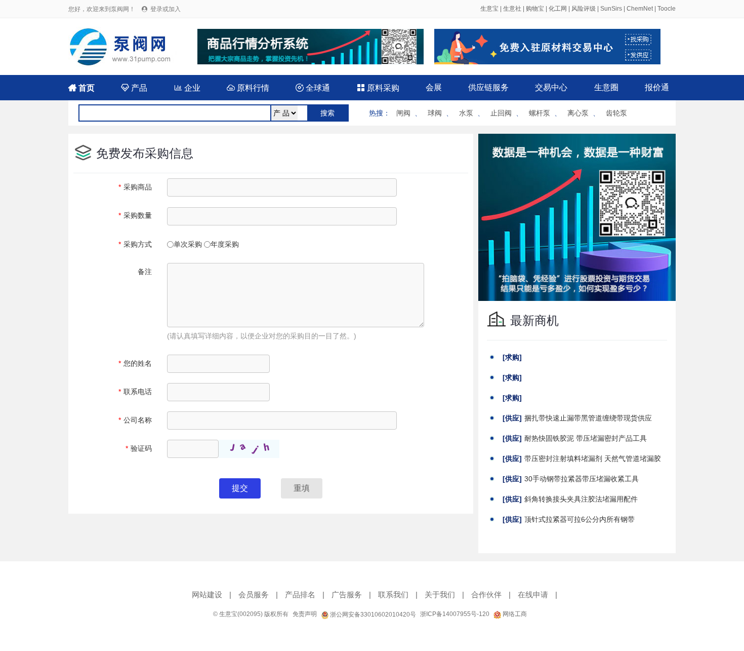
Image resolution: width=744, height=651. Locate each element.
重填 (302, 488)
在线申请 (533, 594)
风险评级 (583, 8)
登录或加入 (165, 9)
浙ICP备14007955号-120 (454, 614)
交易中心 (551, 87)
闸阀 (403, 113)
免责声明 (305, 614)
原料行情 (248, 88)
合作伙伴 (486, 594)
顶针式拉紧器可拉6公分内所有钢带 (579, 519)
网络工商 (514, 614)
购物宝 (535, 8)
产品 (134, 88)
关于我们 (440, 594)
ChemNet (640, 8)
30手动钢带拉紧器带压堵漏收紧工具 (581, 479)
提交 (240, 488)
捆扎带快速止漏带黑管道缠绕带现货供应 (588, 418)
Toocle (666, 8)
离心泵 (578, 113)
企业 (187, 88)
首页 (81, 88)
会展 (434, 87)
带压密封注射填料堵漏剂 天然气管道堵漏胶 (592, 458)
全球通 (313, 88)
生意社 (512, 8)
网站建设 (207, 594)
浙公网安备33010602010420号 (372, 614)
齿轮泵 (616, 113)
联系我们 (393, 594)
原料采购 (378, 88)
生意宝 (489, 8)
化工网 (558, 8)
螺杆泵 (539, 113)
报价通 (657, 87)
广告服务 (347, 594)
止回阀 (501, 113)
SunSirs (611, 8)
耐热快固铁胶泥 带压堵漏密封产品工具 (585, 438)
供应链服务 (488, 87)
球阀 (435, 113)
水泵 (466, 113)
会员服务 (253, 594)
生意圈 (606, 87)
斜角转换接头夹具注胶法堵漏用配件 (581, 499)
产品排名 (300, 594)
